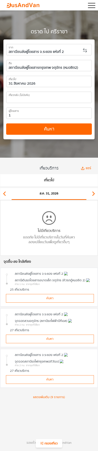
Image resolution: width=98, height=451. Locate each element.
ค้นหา (49, 128)
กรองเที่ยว (51, 443)
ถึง (10, 62)
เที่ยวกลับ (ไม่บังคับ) (19, 94)
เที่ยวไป (12, 78)
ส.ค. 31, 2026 (49, 193)
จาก (11, 46)
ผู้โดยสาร (14, 110)
